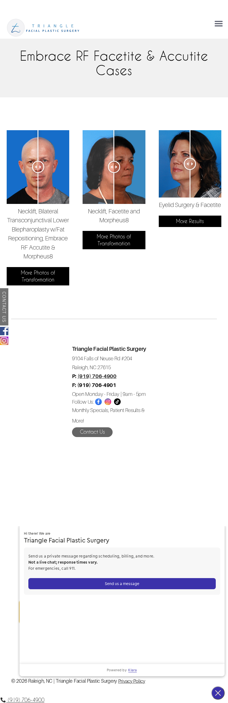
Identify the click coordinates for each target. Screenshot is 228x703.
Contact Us (92, 432)
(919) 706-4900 (97, 376)
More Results (190, 221)
